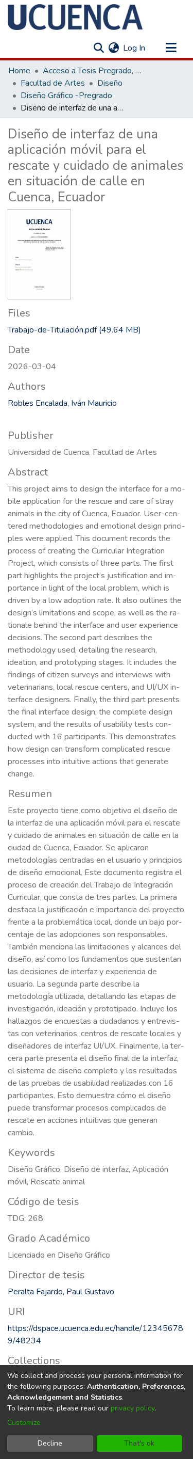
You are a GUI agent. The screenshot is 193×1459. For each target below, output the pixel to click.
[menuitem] (113, 48)
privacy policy (132, 1408)
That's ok (139, 1443)
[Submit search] (98, 48)
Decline (50, 1443)
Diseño (109, 83)
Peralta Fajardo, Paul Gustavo (61, 1291)
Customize (24, 1423)
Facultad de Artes (53, 83)
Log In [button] (134, 48)
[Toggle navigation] (170, 48)
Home (19, 70)
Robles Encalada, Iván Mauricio (62, 403)
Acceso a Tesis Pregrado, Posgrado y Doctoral (94, 70)
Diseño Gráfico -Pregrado (66, 95)
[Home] (75, 17)
